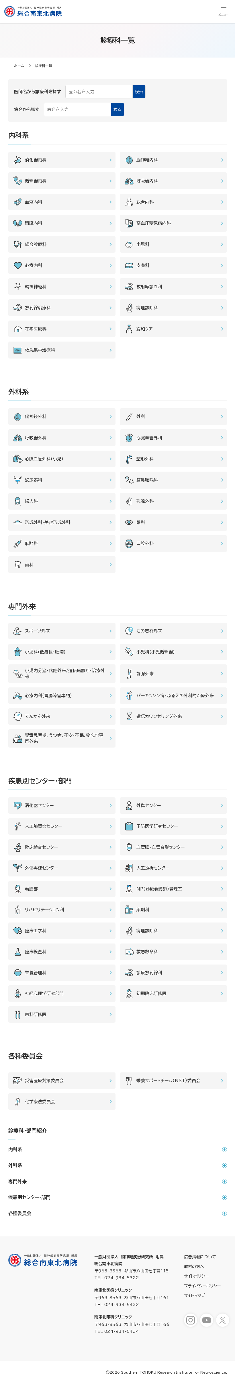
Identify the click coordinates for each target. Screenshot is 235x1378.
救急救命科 (147, 952)
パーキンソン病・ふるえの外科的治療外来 (175, 695)
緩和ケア (144, 329)
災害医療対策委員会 (44, 1080)
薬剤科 (142, 910)
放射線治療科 (38, 308)
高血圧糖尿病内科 (153, 223)
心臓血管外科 (149, 438)
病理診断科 (147, 308)
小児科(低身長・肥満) (45, 652)
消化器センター (39, 805)
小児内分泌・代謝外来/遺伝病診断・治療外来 (65, 673)
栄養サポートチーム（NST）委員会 (168, 1080)
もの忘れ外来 (149, 631)
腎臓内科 (33, 223)
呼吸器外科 (35, 438)
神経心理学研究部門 (44, 993)
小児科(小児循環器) (155, 652)
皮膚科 (142, 265)
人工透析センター (152, 868)
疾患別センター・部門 (29, 1197)
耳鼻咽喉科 (147, 480)
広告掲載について (200, 1257)
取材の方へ (194, 1267)
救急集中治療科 (40, 350)
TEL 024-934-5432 (116, 1305)
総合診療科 (35, 244)
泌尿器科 (33, 480)
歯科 (29, 565)
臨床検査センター (41, 847)
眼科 (140, 522)
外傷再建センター (41, 868)
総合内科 (145, 202)
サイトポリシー (196, 1276)
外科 (140, 416)
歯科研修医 (35, 1014)
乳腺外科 (145, 501)
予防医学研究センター (157, 826)
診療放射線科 (149, 973)
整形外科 (145, 459)
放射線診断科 (149, 287)
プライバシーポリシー (202, 1286)
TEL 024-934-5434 (116, 1331)
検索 (139, 92)
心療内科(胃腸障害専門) (48, 695)
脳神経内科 (147, 160)
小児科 (142, 244)
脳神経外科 (35, 416)
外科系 (15, 1165)
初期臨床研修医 (151, 993)
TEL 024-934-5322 (116, 1278)
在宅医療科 (35, 329)
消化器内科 (35, 160)
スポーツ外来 (37, 631)
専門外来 (17, 1181)
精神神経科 (35, 287)
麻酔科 (31, 543)
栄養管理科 (35, 973)
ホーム (19, 65)
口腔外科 (145, 543)
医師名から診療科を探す (37, 91)
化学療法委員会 (40, 1101)
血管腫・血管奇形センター (160, 847)
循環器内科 (35, 181)
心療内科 (33, 265)
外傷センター (148, 805)
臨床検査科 (35, 952)
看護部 (31, 889)
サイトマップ (194, 1295)
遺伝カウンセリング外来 (159, 716)
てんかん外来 (37, 716)
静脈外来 (145, 674)
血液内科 (33, 202)
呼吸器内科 (147, 181)
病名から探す (27, 109)
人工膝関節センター (43, 826)
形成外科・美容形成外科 (47, 522)
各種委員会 (19, 1213)
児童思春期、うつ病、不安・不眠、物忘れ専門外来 (64, 738)
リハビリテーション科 (44, 910)
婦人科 (31, 501)
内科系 (15, 1149)
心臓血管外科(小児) (44, 459)
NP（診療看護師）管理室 (159, 889)
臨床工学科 (35, 931)
